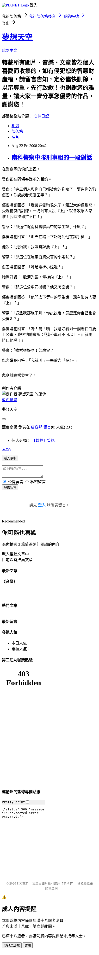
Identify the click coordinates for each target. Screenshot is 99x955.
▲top (6, 449)
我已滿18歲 (12, 945)
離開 (28, 945)
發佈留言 (10, 487)
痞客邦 (36, 427)
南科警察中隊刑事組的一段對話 (52, 157)
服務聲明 (51, 888)
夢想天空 (17, 37)
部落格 (17, 131)
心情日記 (41, 116)
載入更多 (10, 458)
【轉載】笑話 (43, 441)
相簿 (15, 126)
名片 (15, 137)
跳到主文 (9, 50)
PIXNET (22, 883)
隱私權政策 (85, 883)
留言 (47, 427)
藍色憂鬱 (9, 400)
